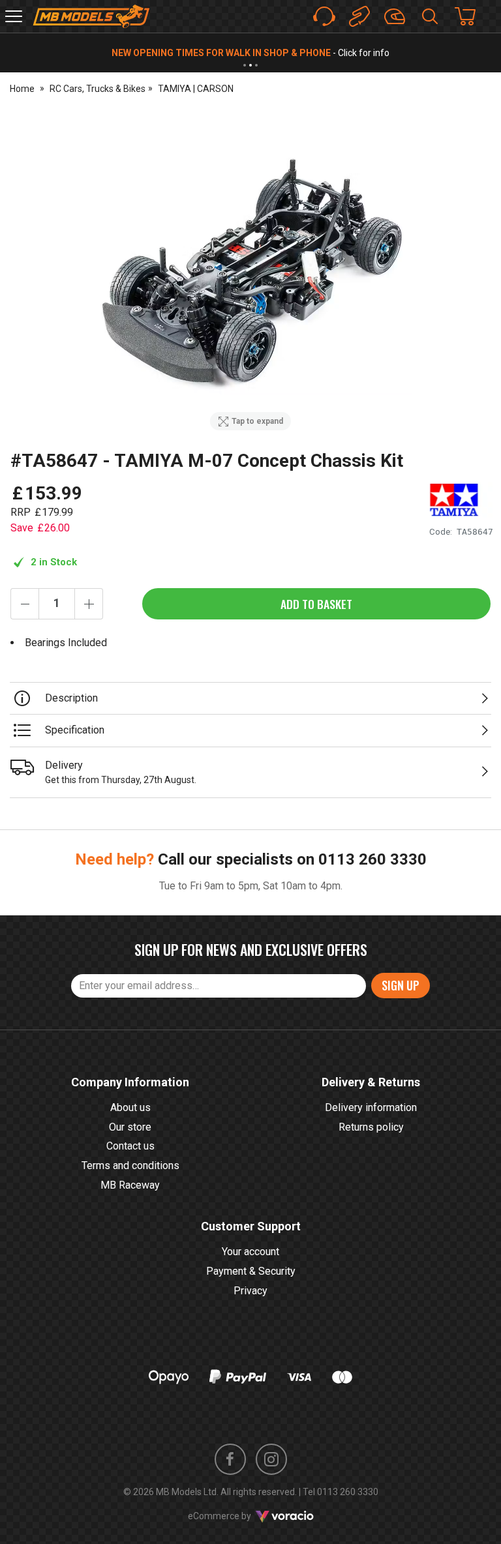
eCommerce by (236, 1516)
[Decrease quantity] (24, 603)
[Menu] (13, 16)
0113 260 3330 (372, 859)
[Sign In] (394, 16)
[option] (250, 274)
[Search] (430, 16)
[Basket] (472, 16)
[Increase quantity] (88, 603)
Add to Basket (316, 603)
